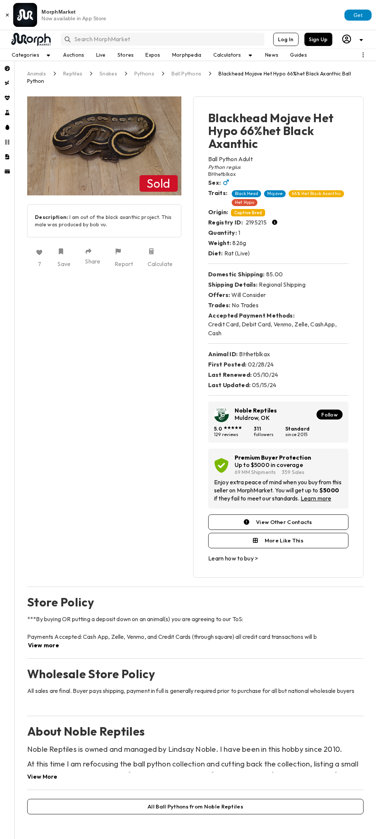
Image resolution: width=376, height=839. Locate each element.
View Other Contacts (284, 521)
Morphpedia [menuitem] (187, 55)
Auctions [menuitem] (73, 55)
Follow (329, 414)
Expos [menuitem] (152, 55)
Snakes (108, 73)
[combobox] (162, 39)
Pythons (144, 73)
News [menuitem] (271, 55)
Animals (36, 73)
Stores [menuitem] (126, 55)
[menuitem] (7, 68)
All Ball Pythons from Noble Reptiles (195, 806)
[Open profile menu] (353, 39)
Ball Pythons (186, 73)
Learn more (316, 498)
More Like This (284, 540)
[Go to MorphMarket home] (30, 39)
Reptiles (72, 73)
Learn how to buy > (233, 558)
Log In (286, 39)
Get (358, 15)
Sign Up (318, 39)
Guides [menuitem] (298, 55)
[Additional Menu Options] (363, 55)
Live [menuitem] (101, 55)
